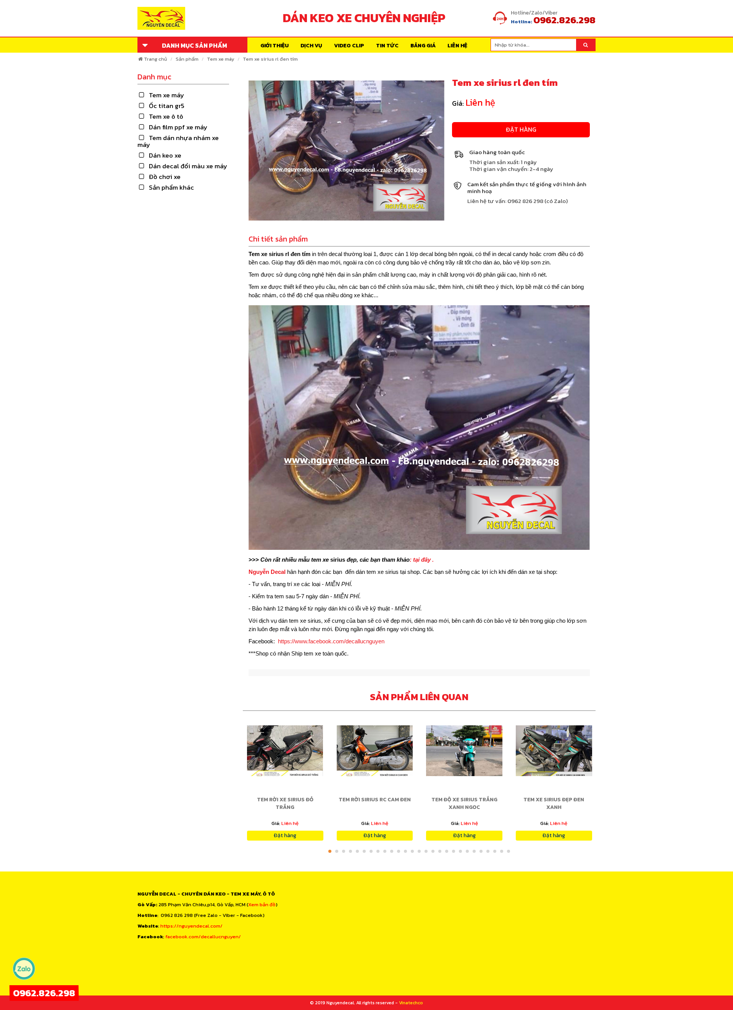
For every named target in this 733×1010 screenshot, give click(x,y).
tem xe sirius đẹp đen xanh (553, 803)
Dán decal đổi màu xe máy (188, 166)
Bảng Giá (423, 46)
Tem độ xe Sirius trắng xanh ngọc (464, 803)
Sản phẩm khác (171, 187)
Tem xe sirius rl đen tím (270, 59)
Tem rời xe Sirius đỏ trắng (285, 803)
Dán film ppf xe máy (178, 127)
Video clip (349, 46)
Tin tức (387, 46)
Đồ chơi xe (165, 176)
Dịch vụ (311, 46)
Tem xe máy (220, 59)
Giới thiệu (274, 46)
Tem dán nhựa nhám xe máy (178, 141)
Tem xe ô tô (166, 116)
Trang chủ (155, 59)
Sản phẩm (187, 59)
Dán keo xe (165, 155)
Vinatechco (411, 1002)
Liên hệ (457, 46)
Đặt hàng (521, 129)
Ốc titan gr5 (166, 105)
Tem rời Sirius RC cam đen (375, 800)
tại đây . (423, 559)
